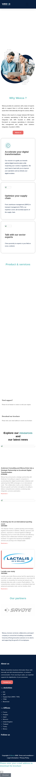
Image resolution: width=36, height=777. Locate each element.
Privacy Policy (24, 758)
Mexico (5, 729)
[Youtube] (8, 741)
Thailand (5, 724)
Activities (7, 688)
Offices (6, 708)
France (5, 712)
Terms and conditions (26, 755)
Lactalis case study (8, 571)
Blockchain (6, 701)
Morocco (5, 719)
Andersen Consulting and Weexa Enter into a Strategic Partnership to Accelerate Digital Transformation (17, 470)
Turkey (5, 726)
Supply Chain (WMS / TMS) (11, 697)
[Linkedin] (3, 741)
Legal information (13, 758)
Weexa (12, 755)
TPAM (5, 699)
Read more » (4, 493)
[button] (27, 4)
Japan (5, 717)
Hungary (5, 714)
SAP (4, 694)
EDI (4, 692)
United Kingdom (8, 722)
